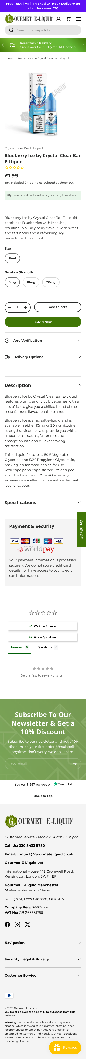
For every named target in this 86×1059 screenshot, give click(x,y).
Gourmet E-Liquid (25, 1008)
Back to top (43, 796)
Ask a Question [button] (45, 637)
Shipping (32, 182)
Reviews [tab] (16, 647)
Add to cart (58, 307)
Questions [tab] (45, 647)
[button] (81, 529)
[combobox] (43, 30)
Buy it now (43, 321)
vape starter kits (45, 470)
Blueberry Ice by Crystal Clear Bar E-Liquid (43, 58)
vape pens (22, 470)
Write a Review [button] (45, 626)
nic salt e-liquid (48, 420)
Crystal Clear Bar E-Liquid (24, 148)
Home (9, 58)
